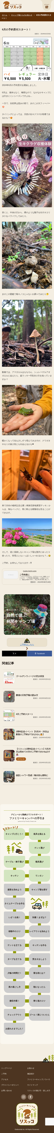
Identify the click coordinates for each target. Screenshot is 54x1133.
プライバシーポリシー (10, 1085)
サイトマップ (32, 1085)
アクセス (4, 1079)
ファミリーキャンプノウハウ (38, 1079)
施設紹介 (30, 1074)
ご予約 (4, 1074)
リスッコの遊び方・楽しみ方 (38, 1091)
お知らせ (30, 1068)
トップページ (6, 1068)
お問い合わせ (6, 1091)
